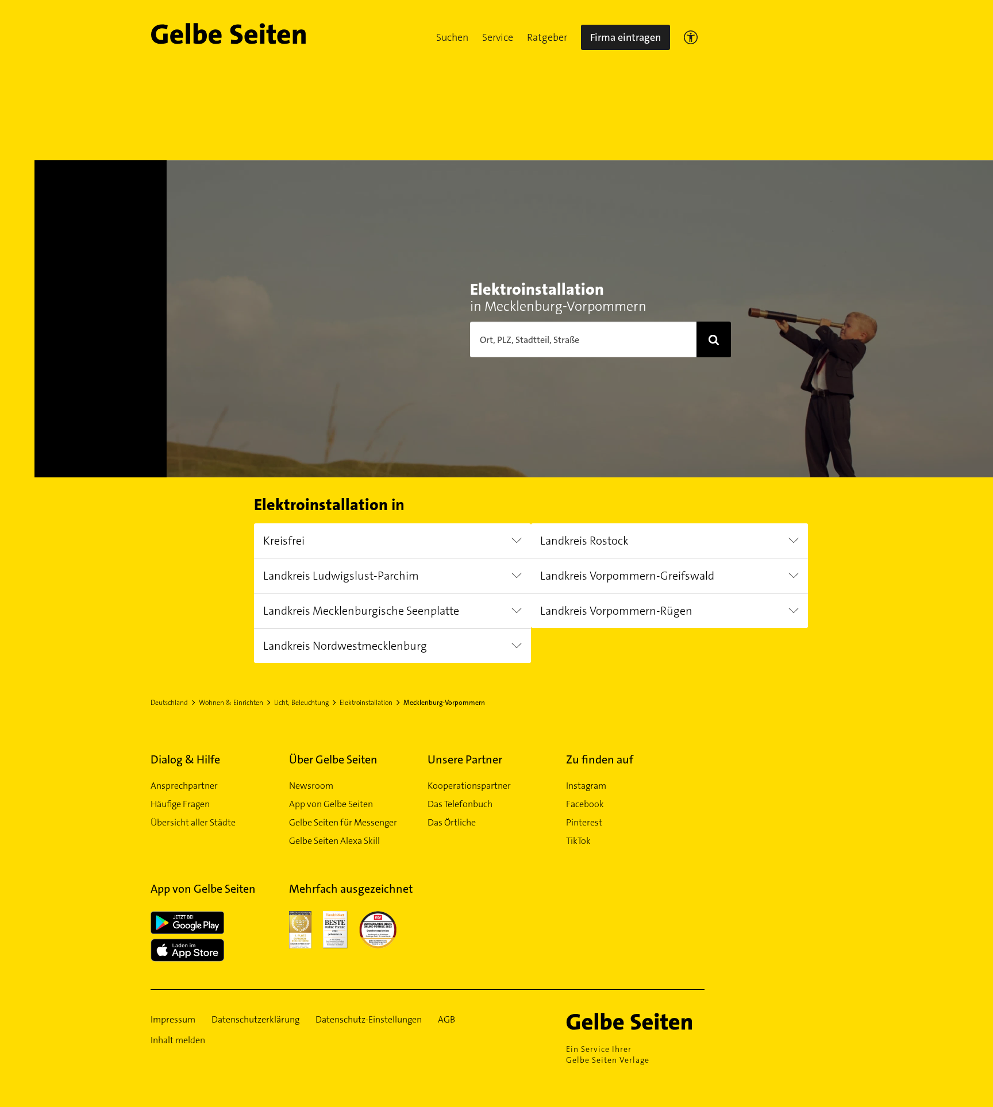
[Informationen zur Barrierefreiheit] (691, 37)
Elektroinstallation (366, 702)
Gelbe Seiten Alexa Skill (334, 841)
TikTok (578, 841)
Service (497, 37)
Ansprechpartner (184, 786)
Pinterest (584, 822)
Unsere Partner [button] (465, 759)
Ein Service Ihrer (607, 1054)
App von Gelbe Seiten (331, 804)
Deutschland (169, 702)
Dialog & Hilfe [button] (185, 759)
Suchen (452, 37)
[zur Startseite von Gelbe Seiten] (635, 1021)
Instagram (586, 786)
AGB (446, 1019)
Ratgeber (547, 37)
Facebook (585, 804)
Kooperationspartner (469, 786)
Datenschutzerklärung (255, 1019)
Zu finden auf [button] (599, 759)
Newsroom (311, 786)
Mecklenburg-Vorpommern (444, 702)
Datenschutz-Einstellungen (368, 1019)
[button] (452, 37)
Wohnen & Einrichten (231, 702)
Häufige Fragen (180, 804)
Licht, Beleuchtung (301, 702)
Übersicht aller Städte (193, 822)
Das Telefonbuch (460, 804)
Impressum (173, 1019)
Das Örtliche (452, 822)
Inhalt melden (178, 1040)
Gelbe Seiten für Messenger (343, 822)
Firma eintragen (625, 37)
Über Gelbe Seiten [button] (333, 759)
